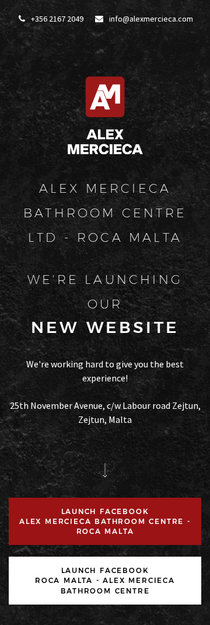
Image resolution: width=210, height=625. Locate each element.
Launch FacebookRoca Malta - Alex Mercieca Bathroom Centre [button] (105, 580)
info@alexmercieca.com (150, 18)
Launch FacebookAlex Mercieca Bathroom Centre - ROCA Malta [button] (105, 521)
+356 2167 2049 (56, 18)
